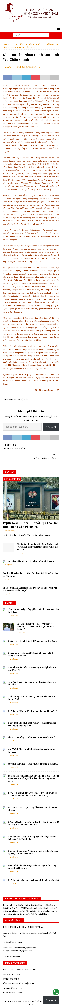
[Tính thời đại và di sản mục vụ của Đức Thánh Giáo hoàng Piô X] (4, 696)
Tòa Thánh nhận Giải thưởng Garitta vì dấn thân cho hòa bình (32, 683)
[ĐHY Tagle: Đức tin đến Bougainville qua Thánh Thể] (4, 711)
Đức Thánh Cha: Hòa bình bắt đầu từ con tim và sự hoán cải (31, 750)
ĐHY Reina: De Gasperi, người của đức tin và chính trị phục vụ (33, 808)
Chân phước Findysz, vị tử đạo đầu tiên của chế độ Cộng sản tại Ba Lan (31, 654)
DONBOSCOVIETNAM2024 (29, 67)
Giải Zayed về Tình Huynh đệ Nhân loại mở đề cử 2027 (33, 641)
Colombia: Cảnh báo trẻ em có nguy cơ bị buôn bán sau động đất (32, 668)
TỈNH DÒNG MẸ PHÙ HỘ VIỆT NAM (18, 983)
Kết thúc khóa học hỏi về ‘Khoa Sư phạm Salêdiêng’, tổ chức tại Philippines (30, 574)
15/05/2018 (8, 579)
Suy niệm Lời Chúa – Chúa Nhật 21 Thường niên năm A (33, 763)
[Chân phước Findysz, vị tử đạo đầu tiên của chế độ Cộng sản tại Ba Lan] (4, 653)
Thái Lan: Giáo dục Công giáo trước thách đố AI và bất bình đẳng (33, 610)
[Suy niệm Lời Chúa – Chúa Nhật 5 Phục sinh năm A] (4, 561)
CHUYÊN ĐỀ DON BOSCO (14, 988)
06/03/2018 (23, 553)
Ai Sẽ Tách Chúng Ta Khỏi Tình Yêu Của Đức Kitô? (31, 737)
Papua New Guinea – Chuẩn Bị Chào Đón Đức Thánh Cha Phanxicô (31, 525)
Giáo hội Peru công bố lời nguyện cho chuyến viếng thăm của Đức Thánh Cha (32, 837)
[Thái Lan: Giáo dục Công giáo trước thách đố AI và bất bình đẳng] (4, 609)
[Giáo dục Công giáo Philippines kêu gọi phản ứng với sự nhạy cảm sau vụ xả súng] (4, 851)
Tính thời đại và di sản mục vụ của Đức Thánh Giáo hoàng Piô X (31, 697)
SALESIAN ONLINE (11, 979)
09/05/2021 (9, 594)
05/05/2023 (8, 565)
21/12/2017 (9, 67)
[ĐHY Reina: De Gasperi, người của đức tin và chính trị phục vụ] (4, 807)
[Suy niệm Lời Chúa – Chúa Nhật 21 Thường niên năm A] (4, 764)
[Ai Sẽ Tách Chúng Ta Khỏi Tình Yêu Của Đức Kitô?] (4, 737)
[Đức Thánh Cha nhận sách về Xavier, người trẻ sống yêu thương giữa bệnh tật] (4, 723)
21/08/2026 (14, 615)
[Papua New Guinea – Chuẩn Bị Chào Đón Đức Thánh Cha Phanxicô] (31, 498)
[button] (58, 28)
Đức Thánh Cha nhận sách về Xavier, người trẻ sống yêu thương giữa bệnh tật (32, 724)
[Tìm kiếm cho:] (31, 35)
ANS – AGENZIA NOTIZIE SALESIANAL (19, 969)
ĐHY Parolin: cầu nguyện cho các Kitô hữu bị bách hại (33, 880)
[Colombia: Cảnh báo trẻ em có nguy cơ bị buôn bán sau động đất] (4, 667)
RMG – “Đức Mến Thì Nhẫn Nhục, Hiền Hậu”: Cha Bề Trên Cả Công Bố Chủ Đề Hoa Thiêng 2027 (32, 794)
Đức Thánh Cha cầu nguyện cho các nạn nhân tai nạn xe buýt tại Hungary (32, 867)
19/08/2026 (14, 883)
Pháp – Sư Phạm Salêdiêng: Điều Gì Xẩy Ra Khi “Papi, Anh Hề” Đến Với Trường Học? (30, 589)
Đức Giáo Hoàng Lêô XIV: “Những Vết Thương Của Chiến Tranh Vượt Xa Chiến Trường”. (35, 626)
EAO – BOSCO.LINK (11, 974)
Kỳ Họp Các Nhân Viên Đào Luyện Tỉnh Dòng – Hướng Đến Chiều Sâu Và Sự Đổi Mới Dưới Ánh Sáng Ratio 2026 (33, 778)
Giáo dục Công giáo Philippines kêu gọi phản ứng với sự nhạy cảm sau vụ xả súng (33, 852)
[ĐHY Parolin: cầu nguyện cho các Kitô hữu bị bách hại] (4, 880)
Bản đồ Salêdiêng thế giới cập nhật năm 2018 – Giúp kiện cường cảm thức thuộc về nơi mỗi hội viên (37, 547)
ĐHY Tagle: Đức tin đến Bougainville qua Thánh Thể (32, 711)
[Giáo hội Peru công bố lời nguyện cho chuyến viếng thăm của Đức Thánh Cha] (4, 836)
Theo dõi (51, 426)
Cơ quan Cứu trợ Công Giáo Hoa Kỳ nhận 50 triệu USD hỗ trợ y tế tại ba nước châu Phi (33, 823)
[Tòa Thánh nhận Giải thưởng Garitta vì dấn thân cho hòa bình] (4, 682)
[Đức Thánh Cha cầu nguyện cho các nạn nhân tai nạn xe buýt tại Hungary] (4, 865)
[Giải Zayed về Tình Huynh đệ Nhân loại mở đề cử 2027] (4, 641)
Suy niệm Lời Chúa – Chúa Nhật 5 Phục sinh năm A (31, 561)
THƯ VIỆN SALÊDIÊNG (13, 992)
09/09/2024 (10, 530)
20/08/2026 (14, 784)
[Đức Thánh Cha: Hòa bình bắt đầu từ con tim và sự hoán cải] (4, 749)
